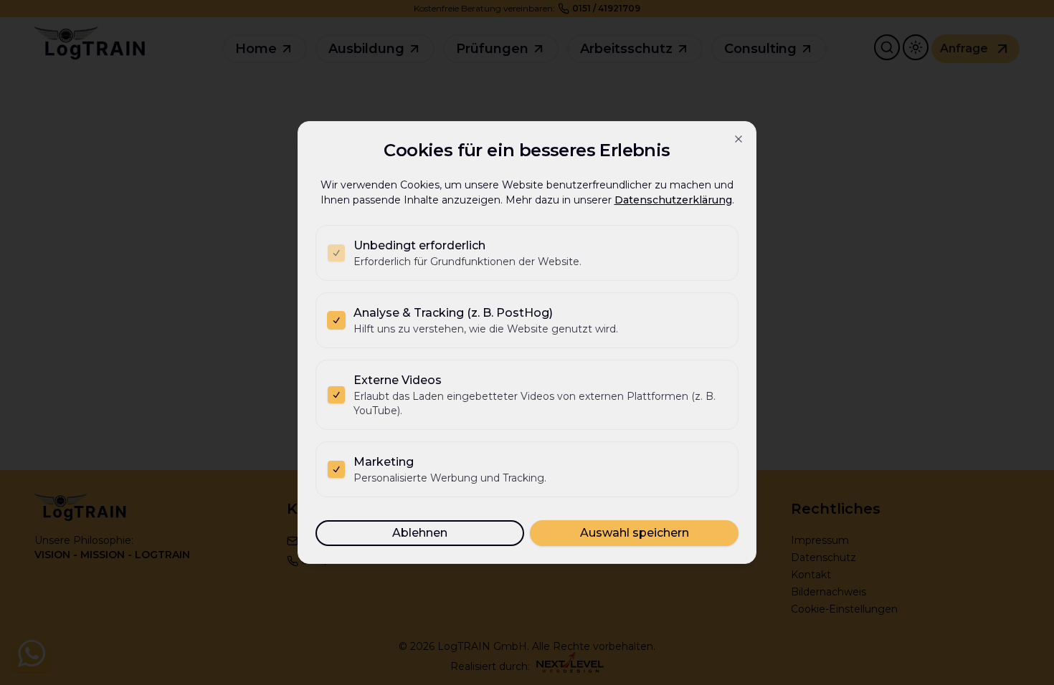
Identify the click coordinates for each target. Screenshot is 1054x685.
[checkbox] (336, 253)
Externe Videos (397, 380)
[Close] (738, 139)
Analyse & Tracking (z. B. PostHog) (453, 313)
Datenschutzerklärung (673, 199)
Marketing (383, 462)
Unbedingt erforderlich (419, 245)
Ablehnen (419, 533)
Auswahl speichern (634, 533)
